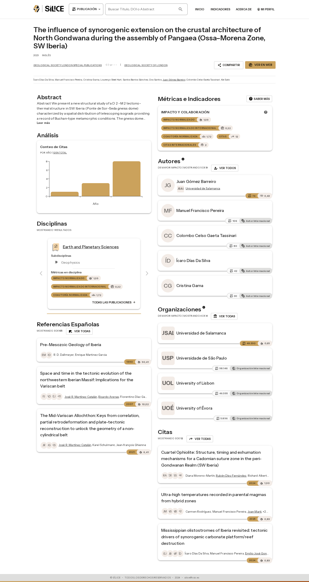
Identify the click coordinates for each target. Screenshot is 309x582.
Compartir (229, 65)
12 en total (60, 152)
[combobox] (86, 9)
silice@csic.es (191, 577)
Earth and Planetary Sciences (91, 246)
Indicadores (220, 9)
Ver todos (224, 168)
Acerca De (244, 9)
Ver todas (224, 316)
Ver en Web (260, 64)
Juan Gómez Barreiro (174, 79)
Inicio (199, 9)
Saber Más (259, 98)
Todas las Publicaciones (114, 302)
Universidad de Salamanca (201, 333)
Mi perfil (266, 9)
